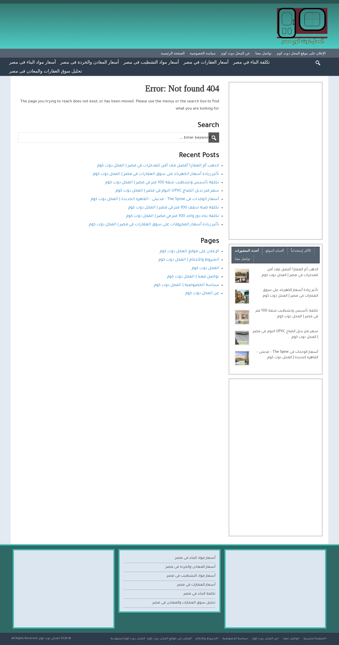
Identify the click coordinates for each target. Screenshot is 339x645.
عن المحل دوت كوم (235, 53)
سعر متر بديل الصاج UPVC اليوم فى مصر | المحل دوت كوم (167, 191)
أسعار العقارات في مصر (206, 62)
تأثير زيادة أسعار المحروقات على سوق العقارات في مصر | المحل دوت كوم (154, 225)
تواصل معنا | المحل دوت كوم (193, 277)
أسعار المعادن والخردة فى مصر (89, 62)
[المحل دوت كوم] (302, 9)
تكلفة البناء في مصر (251, 62)
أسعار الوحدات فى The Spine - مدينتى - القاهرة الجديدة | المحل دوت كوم (155, 199)
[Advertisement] (275, 160)
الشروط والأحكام (207, 638)
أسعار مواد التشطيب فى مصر (151, 62)
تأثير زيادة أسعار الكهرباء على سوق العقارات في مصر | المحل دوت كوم (156, 174)
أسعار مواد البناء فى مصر (32, 62)
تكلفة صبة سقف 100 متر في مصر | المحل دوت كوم (173, 208)
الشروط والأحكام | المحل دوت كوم (188, 260)
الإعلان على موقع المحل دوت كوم (301, 53)
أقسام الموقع (275, 250)
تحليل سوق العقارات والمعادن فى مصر (45, 71)
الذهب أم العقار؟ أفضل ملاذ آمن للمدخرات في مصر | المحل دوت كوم (158, 166)
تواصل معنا (263, 53)
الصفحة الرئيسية (173, 53)
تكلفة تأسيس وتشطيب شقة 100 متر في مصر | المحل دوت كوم (162, 183)
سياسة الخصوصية (203, 53)
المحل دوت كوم (205, 268)
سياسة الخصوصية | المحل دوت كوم (186, 285)
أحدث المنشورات (247, 250)
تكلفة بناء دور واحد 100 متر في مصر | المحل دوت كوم (172, 216)
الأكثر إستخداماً (301, 250)
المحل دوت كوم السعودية (128, 638)
